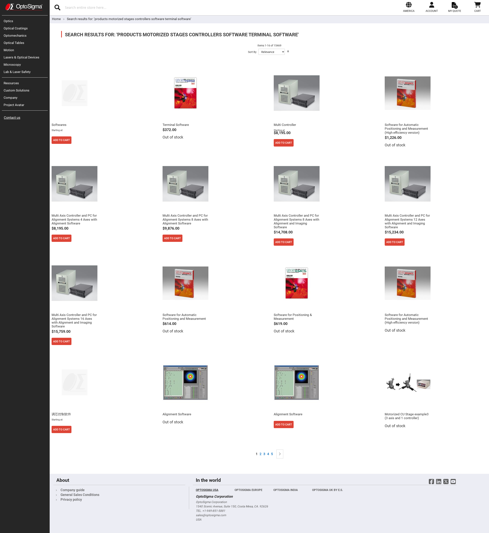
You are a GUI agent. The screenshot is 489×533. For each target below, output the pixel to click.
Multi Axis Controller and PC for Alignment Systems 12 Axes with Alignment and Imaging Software (407, 221)
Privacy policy (71, 499)
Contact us (12, 118)
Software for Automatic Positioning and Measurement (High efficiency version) (406, 128)
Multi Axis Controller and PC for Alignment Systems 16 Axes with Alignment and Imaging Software (74, 320)
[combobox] (120, 7)
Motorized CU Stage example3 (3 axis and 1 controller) (407, 416)
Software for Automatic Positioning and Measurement (184, 317)
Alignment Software (177, 414)
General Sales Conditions (80, 495)
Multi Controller (285, 125)
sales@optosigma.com (211, 515)
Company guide (73, 490)
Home (57, 19)
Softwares (59, 125)
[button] (409, 7)
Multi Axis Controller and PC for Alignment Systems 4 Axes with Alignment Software (74, 219)
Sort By (252, 51)
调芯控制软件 (61, 414)
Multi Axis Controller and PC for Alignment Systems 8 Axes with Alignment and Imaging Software (296, 221)
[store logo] (24, 7)
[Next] (279, 454)
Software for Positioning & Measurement (293, 317)
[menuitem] (26, 21)
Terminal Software (176, 125)
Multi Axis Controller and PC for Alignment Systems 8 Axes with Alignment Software (185, 219)
